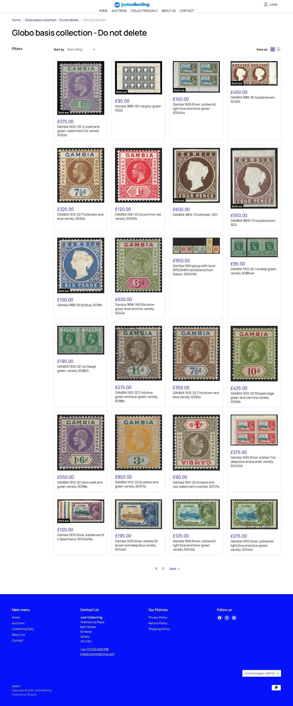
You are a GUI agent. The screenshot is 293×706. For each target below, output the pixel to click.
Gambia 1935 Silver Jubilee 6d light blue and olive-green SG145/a (194, 108)
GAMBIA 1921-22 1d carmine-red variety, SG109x (138, 216)
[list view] (278, 49)
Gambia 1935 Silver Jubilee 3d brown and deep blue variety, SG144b (136, 545)
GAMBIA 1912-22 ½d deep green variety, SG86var (253, 271)
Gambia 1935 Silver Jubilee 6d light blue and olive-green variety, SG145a (194, 545)
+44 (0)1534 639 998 (94, 649)
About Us (168, 10)
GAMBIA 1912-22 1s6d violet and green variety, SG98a (79, 484)
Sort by (59, 49)
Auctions (119, 10)
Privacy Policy (157, 617)
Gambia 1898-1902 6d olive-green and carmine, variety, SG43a (135, 308)
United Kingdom (260, 673)
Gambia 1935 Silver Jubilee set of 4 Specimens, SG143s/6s (80, 537)
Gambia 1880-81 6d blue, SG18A (79, 305)
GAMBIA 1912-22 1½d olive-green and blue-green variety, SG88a (136, 396)
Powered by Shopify (24, 694)
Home (103, 10)
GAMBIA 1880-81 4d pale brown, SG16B (253, 99)
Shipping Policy (159, 629)
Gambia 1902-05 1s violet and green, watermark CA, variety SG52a (78, 130)
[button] (271, 4)
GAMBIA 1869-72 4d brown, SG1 (195, 214)
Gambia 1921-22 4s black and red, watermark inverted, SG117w (196, 484)
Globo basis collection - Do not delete (52, 20)
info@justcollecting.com (97, 654)
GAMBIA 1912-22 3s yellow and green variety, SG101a (136, 484)
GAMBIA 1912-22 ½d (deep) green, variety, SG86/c (76, 368)
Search (16, 686)
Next (173, 568)
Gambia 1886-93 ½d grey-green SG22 (138, 108)
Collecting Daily (144, 10)
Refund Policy (157, 623)
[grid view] (272, 49)
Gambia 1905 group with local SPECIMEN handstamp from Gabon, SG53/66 (194, 270)
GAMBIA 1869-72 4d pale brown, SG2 (253, 222)
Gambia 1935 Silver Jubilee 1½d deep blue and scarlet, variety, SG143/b (253, 461)
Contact (187, 10)
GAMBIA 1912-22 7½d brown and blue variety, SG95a (80, 216)
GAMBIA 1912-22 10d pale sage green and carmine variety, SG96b (252, 397)
